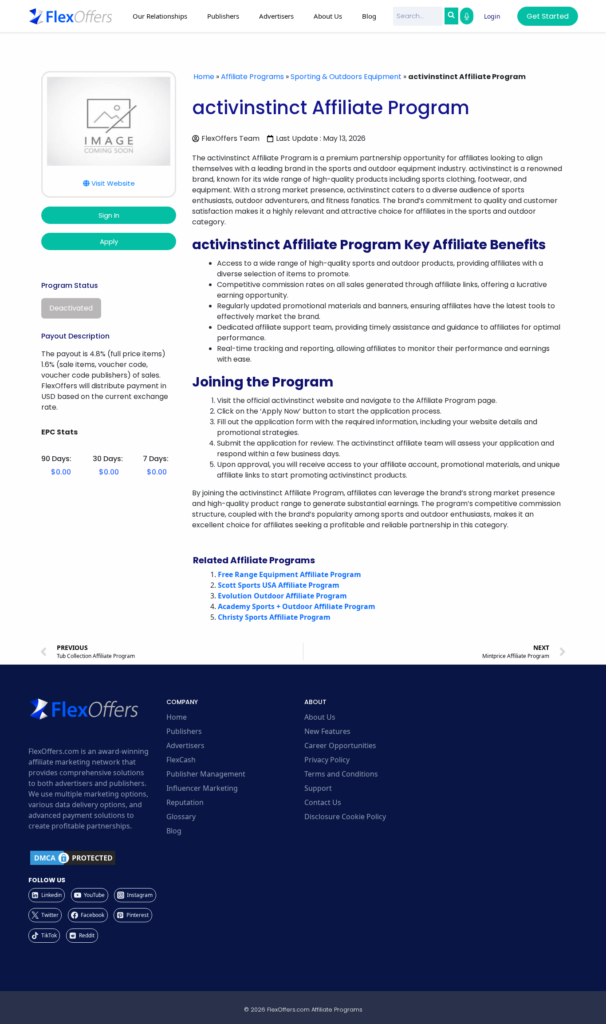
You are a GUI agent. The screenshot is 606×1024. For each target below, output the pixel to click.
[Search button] (451, 16)
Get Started (548, 16)
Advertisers (185, 745)
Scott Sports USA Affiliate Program (278, 585)
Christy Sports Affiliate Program (274, 617)
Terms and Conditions (341, 774)
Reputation (185, 802)
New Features (327, 731)
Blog (369, 16)
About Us (319, 717)
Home (203, 77)
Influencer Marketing (202, 788)
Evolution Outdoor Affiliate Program (282, 596)
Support (318, 788)
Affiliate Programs (252, 77)
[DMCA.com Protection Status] (96, 858)
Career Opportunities (340, 745)
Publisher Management (205, 774)
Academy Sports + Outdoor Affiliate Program (296, 606)
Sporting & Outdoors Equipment (346, 77)
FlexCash (181, 760)
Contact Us (322, 802)
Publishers (184, 731)
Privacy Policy (327, 760)
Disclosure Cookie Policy (345, 816)
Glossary (181, 816)
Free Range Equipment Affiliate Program (289, 574)
